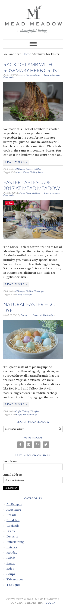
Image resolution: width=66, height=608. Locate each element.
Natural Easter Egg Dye (29, 307)
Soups (11, 574)
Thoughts (34, 411)
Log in (51, 602)
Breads (11, 515)
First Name (10, 461)
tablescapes (27, 294)
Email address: (13, 474)
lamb (40, 172)
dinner (19, 172)
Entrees (29, 169)
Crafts (18, 411)
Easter (26, 172)
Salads (11, 558)
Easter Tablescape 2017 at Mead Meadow (31, 185)
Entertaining (15, 541)
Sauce (11, 563)
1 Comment (36, 315)
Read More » (16, 162)
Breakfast (13, 520)
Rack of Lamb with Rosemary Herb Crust (31, 67)
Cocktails (13, 525)
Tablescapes (39, 291)
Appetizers (14, 509)
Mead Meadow (33, 18)
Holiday (37, 169)
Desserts (12, 536)
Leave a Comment (52, 75)
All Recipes (20, 169)
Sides (10, 568)
